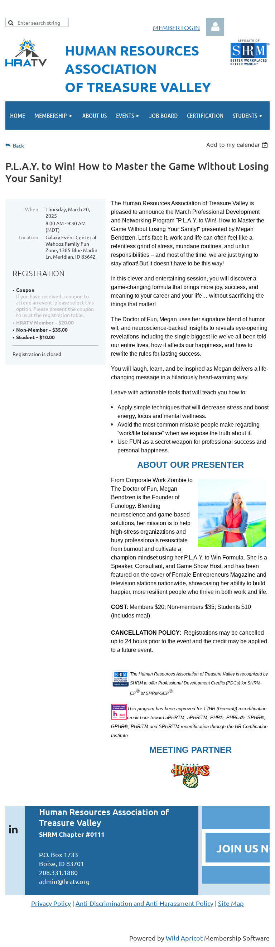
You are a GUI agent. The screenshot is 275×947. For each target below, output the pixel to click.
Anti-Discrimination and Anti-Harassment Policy (144, 903)
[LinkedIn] (13, 829)
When (31, 209)
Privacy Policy (51, 903)
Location (28, 237)
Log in (215, 27)
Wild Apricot (184, 938)
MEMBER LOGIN (176, 27)
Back (18, 145)
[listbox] (238, 144)
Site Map (231, 903)
